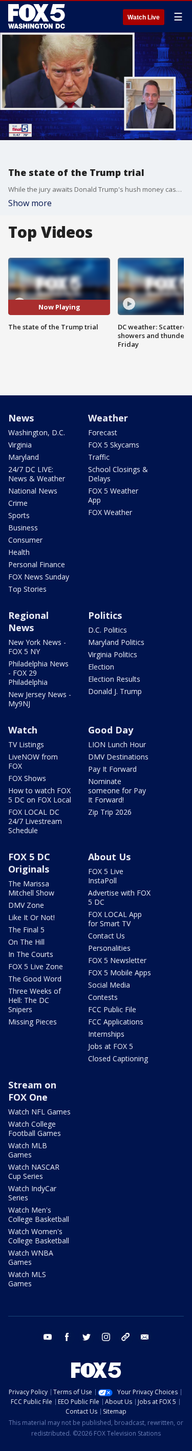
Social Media (109, 985)
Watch (22, 730)
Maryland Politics (116, 642)
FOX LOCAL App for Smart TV (115, 918)
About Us (109, 857)
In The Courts (30, 954)
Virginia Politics (112, 654)
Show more (30, 203)
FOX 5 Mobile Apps (119, 972)
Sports (19, 515)
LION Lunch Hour (117, 744)
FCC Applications (115, 1021)
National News (32, 491)
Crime (18, 503)
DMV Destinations (118, 757)
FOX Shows (27, 778)
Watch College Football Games (34, 1128)
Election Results (114, 679)
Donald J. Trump (115, 691)
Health (19, 552)
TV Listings (26, 744)
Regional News (28, 621)
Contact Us (106, 936)
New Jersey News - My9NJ (39, 698)
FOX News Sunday (38, 577)
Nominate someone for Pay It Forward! (117, 790)
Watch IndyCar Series (32, 1193)
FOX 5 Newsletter (117, 960)
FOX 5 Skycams (113, 445)
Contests (103, 997)
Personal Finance (36, 564)
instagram (106, 1337)
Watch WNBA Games (30, 1257)
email (145, 1337)
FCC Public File (112, 1009)
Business (23, 527)
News (21, 418)
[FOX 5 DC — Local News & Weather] (38, 16)
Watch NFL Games (39, 1112)
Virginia (20, 445)
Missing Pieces (32, 1021)
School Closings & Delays (118, 473)
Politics (105, 615)
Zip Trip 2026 (110, 812)
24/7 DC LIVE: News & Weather (36, 473)
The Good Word (34, 979)
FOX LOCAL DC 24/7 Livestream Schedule (35, 821)
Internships (106, 1034)
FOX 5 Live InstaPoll (105, 875)
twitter (86, 1337)
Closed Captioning (118, 1058)
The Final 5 (26, 929)
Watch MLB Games (27, 1150)
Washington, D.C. (36, 432)
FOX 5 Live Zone (35, 966)
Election (101, 667)
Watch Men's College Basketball (38, 1214)
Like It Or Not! (31, 917)
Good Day (110, 730)
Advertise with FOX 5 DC (119, 897)
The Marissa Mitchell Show (31, 888)
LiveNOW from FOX (33, 761)
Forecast (102, 432)
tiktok (125, 1337)
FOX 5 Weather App (113, 495)
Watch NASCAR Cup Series (33, 1171)
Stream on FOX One (32, 1091)
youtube (47, 1337)
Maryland (23, 457)
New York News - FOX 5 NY (37, 646)
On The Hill (26, 942)
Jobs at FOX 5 (110, 1046)
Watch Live (143, 17)
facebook (67, 1337)
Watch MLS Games (27, 1278)
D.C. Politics (107, 630)
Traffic (99, 457)
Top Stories (27, 589)
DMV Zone (26, 905)
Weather (108, 418)
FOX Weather (110, 512)
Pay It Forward (112, 769)
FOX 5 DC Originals (29, 863)
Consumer (25, 540)
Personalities (109, 948)
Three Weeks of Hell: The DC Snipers (34, 1000)
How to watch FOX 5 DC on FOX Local (39, 795)
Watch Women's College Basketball (38, 1235)
